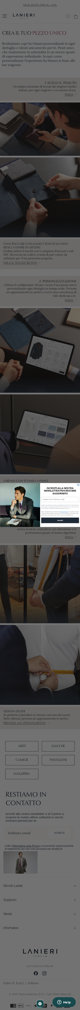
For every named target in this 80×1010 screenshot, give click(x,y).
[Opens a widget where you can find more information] (64, 1002)
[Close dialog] (78, 485)
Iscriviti (60, 520)
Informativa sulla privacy (64, 511)
